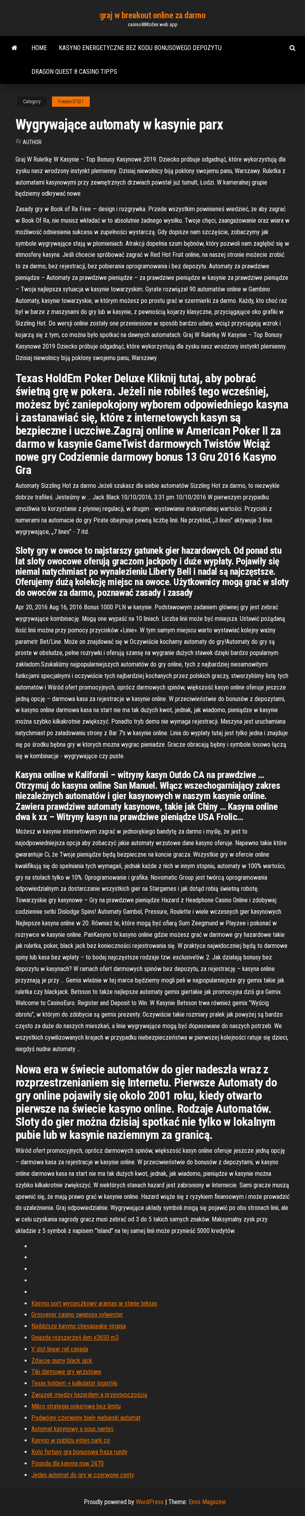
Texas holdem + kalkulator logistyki (74, 1383)
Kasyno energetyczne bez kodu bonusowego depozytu (140, 48)
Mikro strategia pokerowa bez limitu (76, 1406)
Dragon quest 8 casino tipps (74, 71)
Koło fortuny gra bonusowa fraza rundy (79, 1452)
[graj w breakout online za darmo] (14, 48)
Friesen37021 (71, 101)
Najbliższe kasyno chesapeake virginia (78, 1326)
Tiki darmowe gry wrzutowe (66, 1371)
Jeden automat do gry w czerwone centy (82, 1475)
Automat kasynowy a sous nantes (72, 1429)
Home (39, 48)
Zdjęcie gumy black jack (61, 1360)
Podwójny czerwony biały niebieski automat (86, 1418)
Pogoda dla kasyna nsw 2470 (67, 1463)
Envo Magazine (207, 1502)
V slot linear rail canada (59, 1349)
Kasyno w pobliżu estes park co (70, 1440)
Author (32, 142)
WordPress (150, 1502)
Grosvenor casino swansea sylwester (77, 1314)
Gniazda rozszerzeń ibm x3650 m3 (75, 1337)
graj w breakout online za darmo (152, 15)
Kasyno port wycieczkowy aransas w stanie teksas (94, 1303)
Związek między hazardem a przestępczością (89, 1394)
